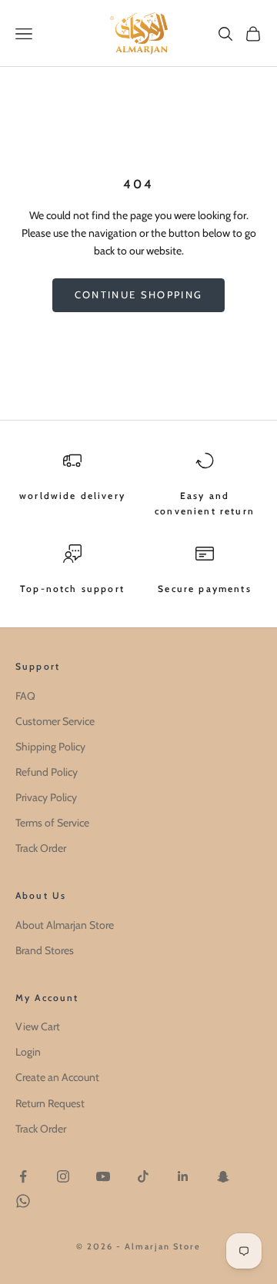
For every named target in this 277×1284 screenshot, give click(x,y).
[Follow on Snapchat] (223, 1176)
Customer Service (55, 721)
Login (28, 1052)
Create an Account (57, 1077)
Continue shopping (139, 294)
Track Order (40, 848)
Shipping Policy (50, 746)
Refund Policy (46, 772)
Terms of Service (52, 823)
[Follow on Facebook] (23, 1176)
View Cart (37, 1026)
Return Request (50, 1103)
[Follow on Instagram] (63, 1176)
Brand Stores (44, 950)
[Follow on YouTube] (103, 1176)
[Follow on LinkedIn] (183, 1176)
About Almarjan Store (64, 925)
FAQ (25, 696)
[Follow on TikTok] (143, 1176)
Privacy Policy (46, 797)
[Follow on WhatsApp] (23, 1201)
